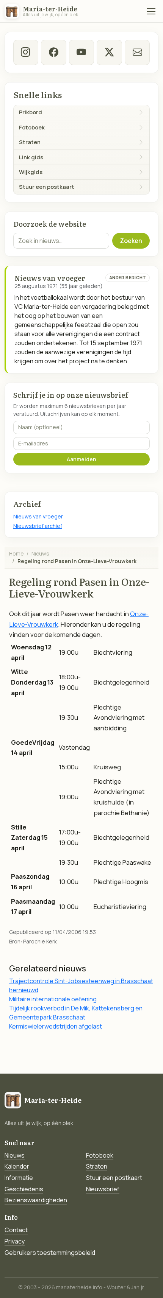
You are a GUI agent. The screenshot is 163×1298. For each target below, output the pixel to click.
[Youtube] (81, 52)
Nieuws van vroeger (38, 516)
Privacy (15, 1241)
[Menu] (151, 11)
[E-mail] (137, 52)
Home (16, 553)
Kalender (17, 1166)
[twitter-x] (109, 52)
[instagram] (25, 52)
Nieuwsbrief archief (37, 525)
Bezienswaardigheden (36, 1200)
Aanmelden (81, 459)
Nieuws (40, 553)
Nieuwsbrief (102, 1189)
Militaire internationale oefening (53, 999)
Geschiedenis (24, 1189)
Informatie (19, 1177)
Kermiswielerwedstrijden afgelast (55, 1026)
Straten (96, 1166)
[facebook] (53, 52)
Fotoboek (99, 1155)
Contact (16, 1230)
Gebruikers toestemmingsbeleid (50, 1252)
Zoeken (131, 241)
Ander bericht (127, 277)
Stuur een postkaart (114, 1177)
